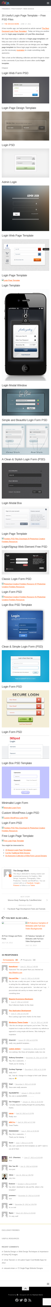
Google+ (37, 883)
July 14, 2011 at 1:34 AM (39, 1022)
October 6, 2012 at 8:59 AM (27, 1184)
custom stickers (15, 1049)
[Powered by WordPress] (17, 1295)
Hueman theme (37, 1295)
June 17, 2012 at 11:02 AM (33, 1157)
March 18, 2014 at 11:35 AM (25, 1213)
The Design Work (11, 24)
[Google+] (25, 1300)
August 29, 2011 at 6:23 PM (28, 1040)
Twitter (32, 885)
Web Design (28, 9)
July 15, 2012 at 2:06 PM (24, 1175)
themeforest (13, 966)
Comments (11, 960)
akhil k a (12, 1122)
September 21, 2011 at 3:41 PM (34, 1049)
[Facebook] (17, 1300)
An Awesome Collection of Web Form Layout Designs (26, 856)
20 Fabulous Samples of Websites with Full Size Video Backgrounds (35, 938)
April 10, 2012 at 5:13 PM (25, 1113)
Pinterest (16, 885)
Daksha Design (10, 1252)
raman (11, 1113)
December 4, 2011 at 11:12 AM (35, 1069)
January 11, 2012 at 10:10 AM (33, 1102)
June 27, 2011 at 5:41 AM (19, 1014)
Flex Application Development (20, 1011)
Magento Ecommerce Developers (21, 999)
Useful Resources (10, 1238)
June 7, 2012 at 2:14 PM (24, 1143)
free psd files (13, 978)
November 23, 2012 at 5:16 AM (29, 1196)
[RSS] (29, 1300)
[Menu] (48, 3)
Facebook (30, 883)
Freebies (6, 9)
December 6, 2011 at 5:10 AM (25, 1084)
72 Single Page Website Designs (30, 1268)
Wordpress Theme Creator (18, 1022)
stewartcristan (9, 1268)
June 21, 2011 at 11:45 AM (30, 978)
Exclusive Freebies (10, 1230)
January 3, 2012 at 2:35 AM (30, 1093)
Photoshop (16, 9)
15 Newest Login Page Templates (18, 850)
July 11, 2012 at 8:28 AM (28, 1166)
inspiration (20, 50)
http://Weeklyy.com (15, 972)
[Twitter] (21, 1300)
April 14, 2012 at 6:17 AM (26, 1122)
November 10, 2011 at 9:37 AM (36, 1058)
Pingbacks (29, 960)
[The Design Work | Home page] (7, 3)
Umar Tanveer (9, 1260)
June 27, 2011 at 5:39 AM (19, 1002)
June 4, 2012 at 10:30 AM (30, 1131)
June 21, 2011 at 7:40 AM (29, 967)
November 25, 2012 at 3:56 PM (26, 1204)
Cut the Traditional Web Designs (17, 853)
